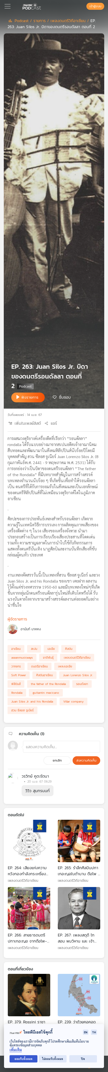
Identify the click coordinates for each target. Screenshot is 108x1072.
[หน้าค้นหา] (83, 6)
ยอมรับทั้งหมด (23, 1059)
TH (94, 1032)
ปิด (83, 1059)
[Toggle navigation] (7, 6)
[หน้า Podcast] (42, 6)
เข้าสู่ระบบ (95, 6)
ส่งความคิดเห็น (86, 760)
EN (85, 1032)
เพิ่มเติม (16, 1050)
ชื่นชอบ (65, 397)
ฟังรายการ (29, 397)
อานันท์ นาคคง (31, 629)
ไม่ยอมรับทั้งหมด (52, 1059)
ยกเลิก (57, 760)
